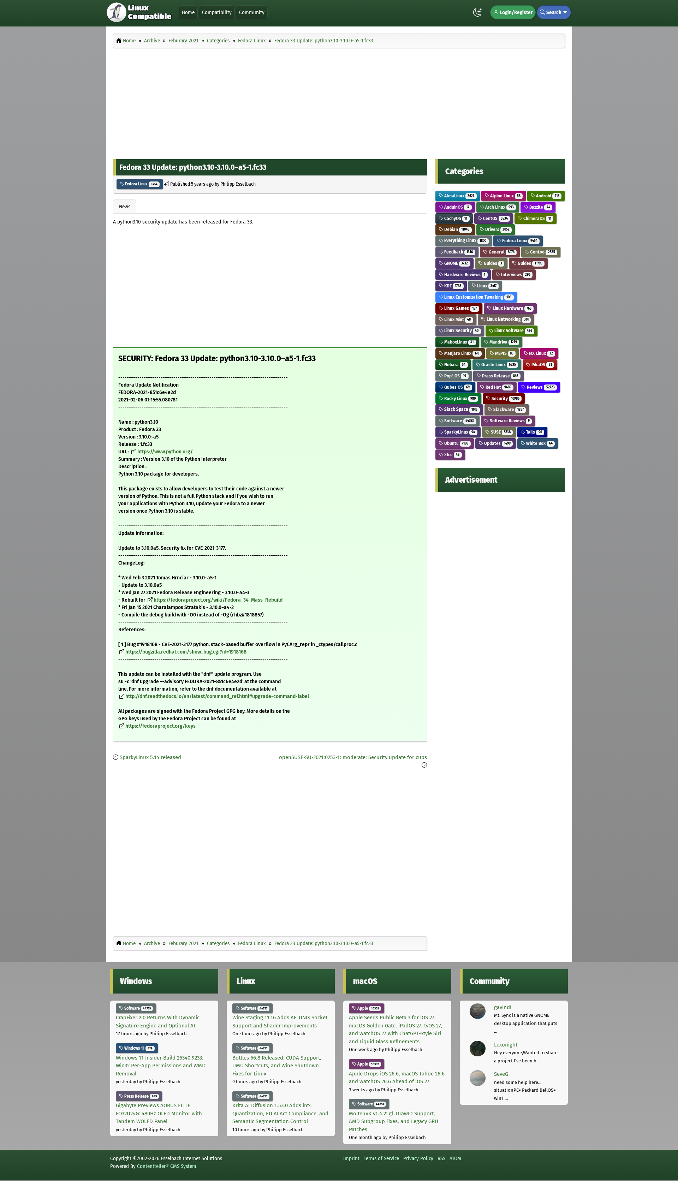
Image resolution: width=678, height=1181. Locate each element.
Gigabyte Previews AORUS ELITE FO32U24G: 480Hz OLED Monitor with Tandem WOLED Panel (159, 1113)
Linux (486, 285)
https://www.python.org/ (165, 452)
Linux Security (460, 330)
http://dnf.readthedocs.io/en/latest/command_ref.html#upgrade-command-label (217, 696)
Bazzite (539, 207)
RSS (441, 1158)
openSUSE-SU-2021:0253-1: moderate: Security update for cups (353, 757)
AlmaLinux (458, 195)
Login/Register (516, 12)
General (501, 252)
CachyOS (455, 218)
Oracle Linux (498, 364)
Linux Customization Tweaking (477, 297)
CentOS (495, 218)
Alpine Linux (505, 195)
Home (188, 12)
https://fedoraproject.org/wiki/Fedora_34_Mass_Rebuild (218, 600)
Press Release (499, 375)
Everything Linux (464, 240)
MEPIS (503, 353)
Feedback (458, 252)
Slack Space (460, 409)
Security (504, 398)
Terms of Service (381, 1158)
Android (547, 195)
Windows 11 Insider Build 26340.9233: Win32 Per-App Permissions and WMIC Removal (161, 1066)
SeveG (501, 1074)
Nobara (454, 364)
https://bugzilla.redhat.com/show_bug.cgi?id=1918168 (185, 652)
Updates (497, 443)
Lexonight (505, 1045)
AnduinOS (456, 207)
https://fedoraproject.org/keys (160, 726)
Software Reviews (509, 420)
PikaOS (541, 364)
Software (458, 420)
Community (251, 12)
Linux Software (512, 330)
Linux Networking (507, 319)
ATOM (455, 1158)
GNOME (455, 263)
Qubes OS (456, 387)
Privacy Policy (418, 1158)
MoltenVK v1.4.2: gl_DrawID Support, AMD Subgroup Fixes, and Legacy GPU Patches (393, 1121)
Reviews (540, 387)
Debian (456, 229)
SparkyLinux (459, 432)
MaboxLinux (458, 342)
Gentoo (542, 252)
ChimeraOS (536, 218)
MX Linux (540, 353)
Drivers (497, 229)
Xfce (451, 454)
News (124, 206)
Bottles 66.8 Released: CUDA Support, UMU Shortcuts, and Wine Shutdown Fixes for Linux (276, 1066)
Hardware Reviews (464, 274)
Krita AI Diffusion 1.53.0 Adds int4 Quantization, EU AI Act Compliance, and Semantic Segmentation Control (280, 1113)
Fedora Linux (140, 183)
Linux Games (460, 308)
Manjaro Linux (461, 353)
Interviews (515, 274)
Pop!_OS (454, 375)
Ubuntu (455, 443)
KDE (452, 285)
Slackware (508, 409)
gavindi (502, 1007)
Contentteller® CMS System (166, 1166)
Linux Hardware (511, 308)
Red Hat (497, 387)
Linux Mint (457, 319)
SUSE (500, 432)
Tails (533, 432)
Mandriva (502, 342)
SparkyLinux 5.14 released (150, 757)
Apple (367, 1008)
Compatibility (217, 12)
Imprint (351, 1158)
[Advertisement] (339, 101)
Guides (492, 263)
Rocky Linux (459, 398)
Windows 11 (138, 1048)
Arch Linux (499, 207)
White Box (538, 443)
